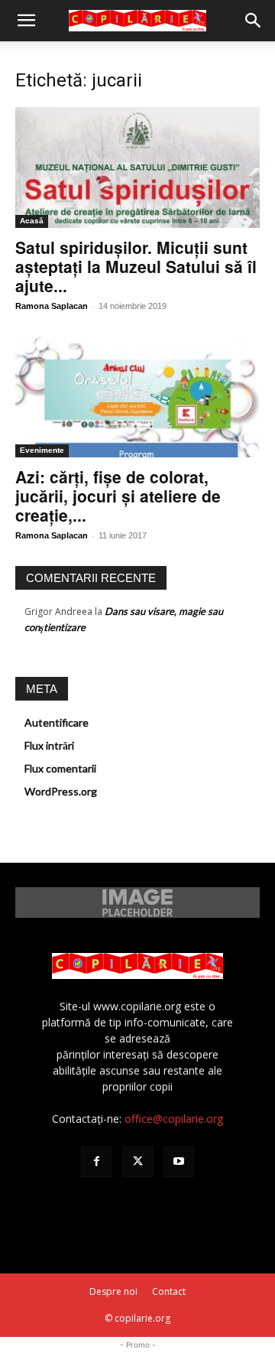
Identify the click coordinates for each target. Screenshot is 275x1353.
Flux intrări (49, 745)
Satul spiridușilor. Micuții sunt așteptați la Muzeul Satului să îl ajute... (136, 266)
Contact (169, 1291)
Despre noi (113, 1291)
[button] (26, 20)
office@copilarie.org (174, 1118)
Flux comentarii (60, 768)
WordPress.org (60, 791)
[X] (137, 1161)
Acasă (32, 220)
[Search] (253, 20)
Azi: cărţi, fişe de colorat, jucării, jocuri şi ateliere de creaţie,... (118, 495)
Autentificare (56, 722)
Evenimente (42, 450)
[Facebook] (96, 1161)
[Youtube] (178, 1161)
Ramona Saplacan (51, 306)
